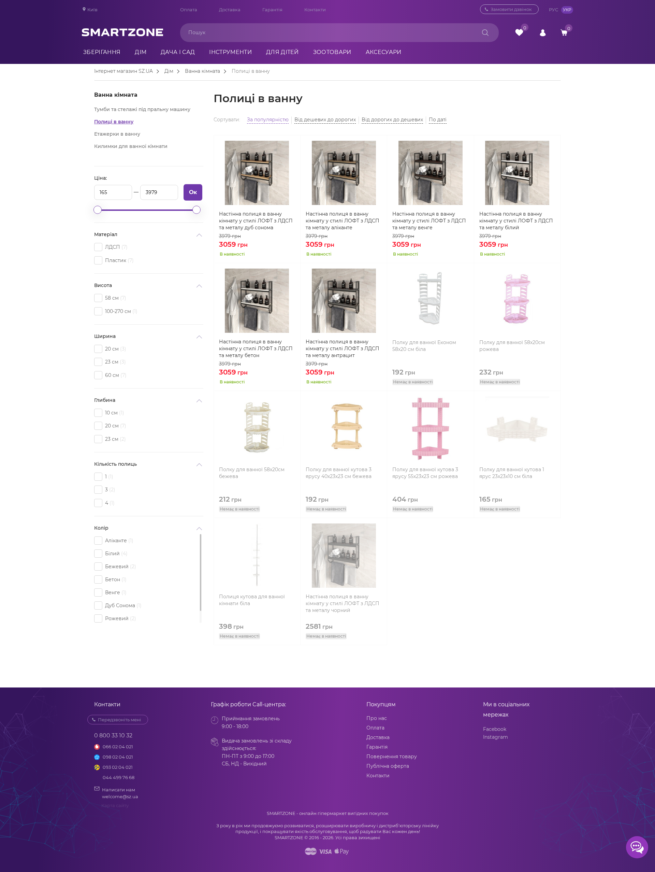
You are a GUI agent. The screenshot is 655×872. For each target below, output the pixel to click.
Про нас (376, 718)
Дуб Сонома (122, 605)
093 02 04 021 (118, 767)
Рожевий (119, 618)
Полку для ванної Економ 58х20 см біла (424, 345)
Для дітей (282, 52)
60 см (115, 375)
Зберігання (101, 52)
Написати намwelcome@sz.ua (120, 793)
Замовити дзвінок (511, 9)
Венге (115, 592)
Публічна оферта (387, 766)
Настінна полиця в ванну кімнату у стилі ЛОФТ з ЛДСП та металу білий (516, 221)
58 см (115, 298)
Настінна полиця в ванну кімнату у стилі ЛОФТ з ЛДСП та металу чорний (342, 603)
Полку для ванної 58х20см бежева (252, 472)
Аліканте (118, 540)
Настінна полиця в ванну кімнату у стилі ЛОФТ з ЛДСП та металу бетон (256, 348)
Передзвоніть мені (119, 719)
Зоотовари (332, 52)
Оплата (188, 9)
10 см (113, 413)
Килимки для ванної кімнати (131, 146)
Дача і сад (178, 52)
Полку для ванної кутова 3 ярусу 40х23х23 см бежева (339, 472)
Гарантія (272, 9)
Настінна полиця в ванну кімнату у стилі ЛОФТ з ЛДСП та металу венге (429, 221)
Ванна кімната (202, 71)
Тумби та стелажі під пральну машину (142, 109)
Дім (140, 52)
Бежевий (119, 566)
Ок (193, 192)
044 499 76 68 (118, 777)
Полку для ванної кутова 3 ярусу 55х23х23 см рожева (425, 472)
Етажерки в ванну (117, 134)
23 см (114, 362)
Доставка (230, 9)
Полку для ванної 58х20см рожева (512, 345)
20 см (115, 349)
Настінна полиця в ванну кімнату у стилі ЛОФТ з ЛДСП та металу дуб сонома (256, 221)
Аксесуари (384, 52)
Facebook (494, 729)
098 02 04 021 (118, 757)
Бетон (115, 579)
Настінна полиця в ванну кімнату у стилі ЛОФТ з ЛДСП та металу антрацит (342, 348)
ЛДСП (115, 247)
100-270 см (120, 311)
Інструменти (230, 52)
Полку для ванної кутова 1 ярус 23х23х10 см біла (511, 472)
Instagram (495, 737)
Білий (115, 553)
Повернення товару (391, 756)
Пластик (118, 260)
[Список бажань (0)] (519, 32)
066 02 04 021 (118, 746)
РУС (553, 9)
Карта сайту (115, 805)
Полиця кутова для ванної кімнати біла (252, 600)
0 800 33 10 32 (445, 9)
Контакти (315, 9)
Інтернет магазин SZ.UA (123, 71)
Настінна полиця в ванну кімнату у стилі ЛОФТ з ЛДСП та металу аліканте (342, 221)
